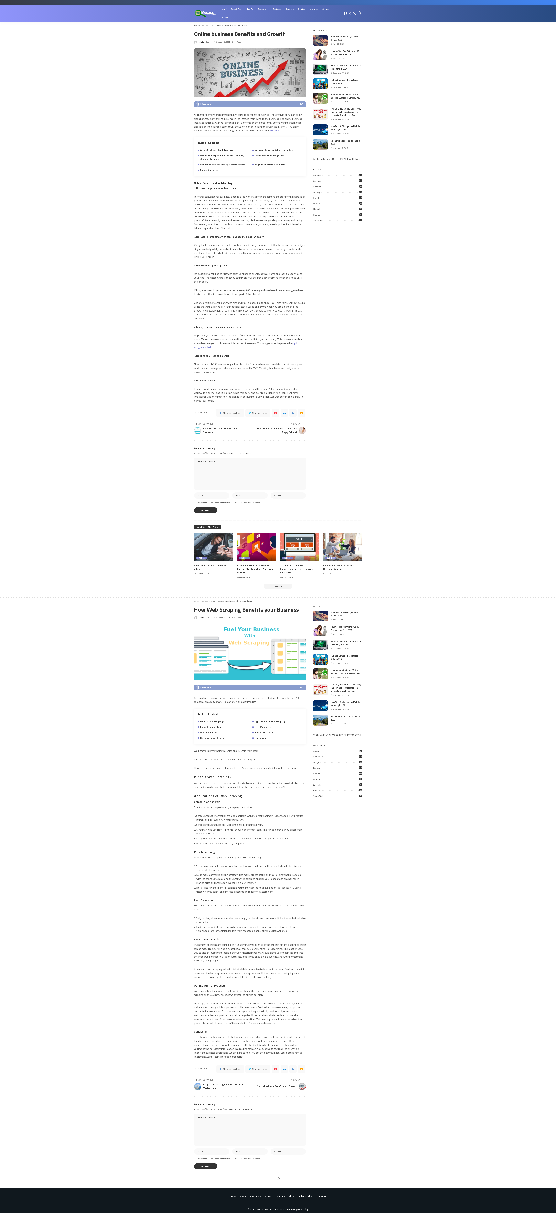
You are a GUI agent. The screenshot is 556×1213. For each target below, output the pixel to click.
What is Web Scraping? (212, 721)
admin (201, 42)
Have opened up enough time (269, 155)
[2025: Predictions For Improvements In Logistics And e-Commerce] (299, 547)
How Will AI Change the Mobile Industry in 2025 (345, 128)
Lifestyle (317, 209)
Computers (318, 181)
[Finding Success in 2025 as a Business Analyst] (342, 547)
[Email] (301, 413)
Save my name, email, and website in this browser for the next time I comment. (229, 503)
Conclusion (260, 738)
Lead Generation (208, 732)
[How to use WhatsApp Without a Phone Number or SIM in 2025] (320, 98)
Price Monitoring (263, 727)
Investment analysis (265, 732)
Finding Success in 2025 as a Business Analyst (338, 567)
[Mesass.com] (205, 13)
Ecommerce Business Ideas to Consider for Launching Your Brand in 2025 (255, 569)
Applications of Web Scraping (270, 721)
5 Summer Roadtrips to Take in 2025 (345, 142)
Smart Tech (318, 220)
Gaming (316, 192)
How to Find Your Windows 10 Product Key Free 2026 (345, 52)
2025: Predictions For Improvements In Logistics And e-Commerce (298, 569)
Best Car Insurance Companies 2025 (210, 567)
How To (316, 198)
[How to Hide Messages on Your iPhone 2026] (320, 40)
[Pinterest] (275, 413)
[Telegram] (293, 413)
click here (275, 130)
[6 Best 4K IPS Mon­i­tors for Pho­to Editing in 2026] (320, 69)
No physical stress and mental (270, 164)
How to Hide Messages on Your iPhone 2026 (345, 38)
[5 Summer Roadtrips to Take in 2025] (320, 144)
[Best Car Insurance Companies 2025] (213, 547)
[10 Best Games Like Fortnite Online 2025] (320, 83)
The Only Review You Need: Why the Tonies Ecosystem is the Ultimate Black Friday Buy (346, 112)
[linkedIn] (284, 413)
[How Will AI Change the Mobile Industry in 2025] (320, 129)
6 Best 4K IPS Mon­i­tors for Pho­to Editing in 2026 (346, 67)
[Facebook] (250, 104)
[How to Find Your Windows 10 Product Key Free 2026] (320, 54)
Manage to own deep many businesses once (222, 164)
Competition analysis (211, 727)
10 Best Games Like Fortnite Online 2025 (344, 81)
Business (209, 42)
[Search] (359, 13)
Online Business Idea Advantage (216, 150)
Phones (316, 215)
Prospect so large (209, 170)
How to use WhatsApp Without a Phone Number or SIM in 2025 (346, 96)
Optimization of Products (213, 738)
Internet (316, 203)
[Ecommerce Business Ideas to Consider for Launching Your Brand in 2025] (256, 547)
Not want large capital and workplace (274, 150)
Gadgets (317, 187)
